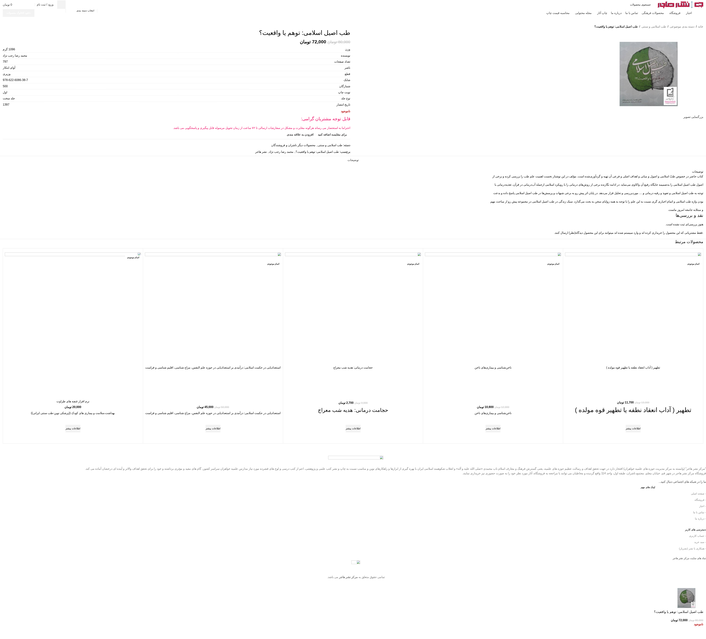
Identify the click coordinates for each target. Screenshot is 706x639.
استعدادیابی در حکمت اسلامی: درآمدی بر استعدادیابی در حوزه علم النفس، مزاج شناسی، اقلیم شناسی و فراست (213, 367)
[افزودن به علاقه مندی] (633, 420)
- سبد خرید (700, 542)
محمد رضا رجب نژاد (281, 151)
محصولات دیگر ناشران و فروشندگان (293, 145)
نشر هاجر (261, 151)
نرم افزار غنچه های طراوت (72, 401)
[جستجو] (61, 4)
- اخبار (702, 506)
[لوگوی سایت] (680, 4)
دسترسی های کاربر (690, 528)
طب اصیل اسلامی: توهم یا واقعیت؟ (317, 151)
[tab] (353, 160)
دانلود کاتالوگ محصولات (18, 13)
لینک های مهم (648, 487)
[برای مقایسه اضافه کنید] (633, 359)
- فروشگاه (700, 499)
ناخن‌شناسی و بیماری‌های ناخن (493, 367)
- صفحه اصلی (698, 493)
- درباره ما (700, 518)
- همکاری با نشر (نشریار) (692, 548)
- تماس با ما (699, 512)
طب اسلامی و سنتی (330, 145)
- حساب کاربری (697, 535)
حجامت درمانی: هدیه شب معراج (353, 367)
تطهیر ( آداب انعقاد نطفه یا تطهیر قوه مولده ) (633, 367)
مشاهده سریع (633, 437)
